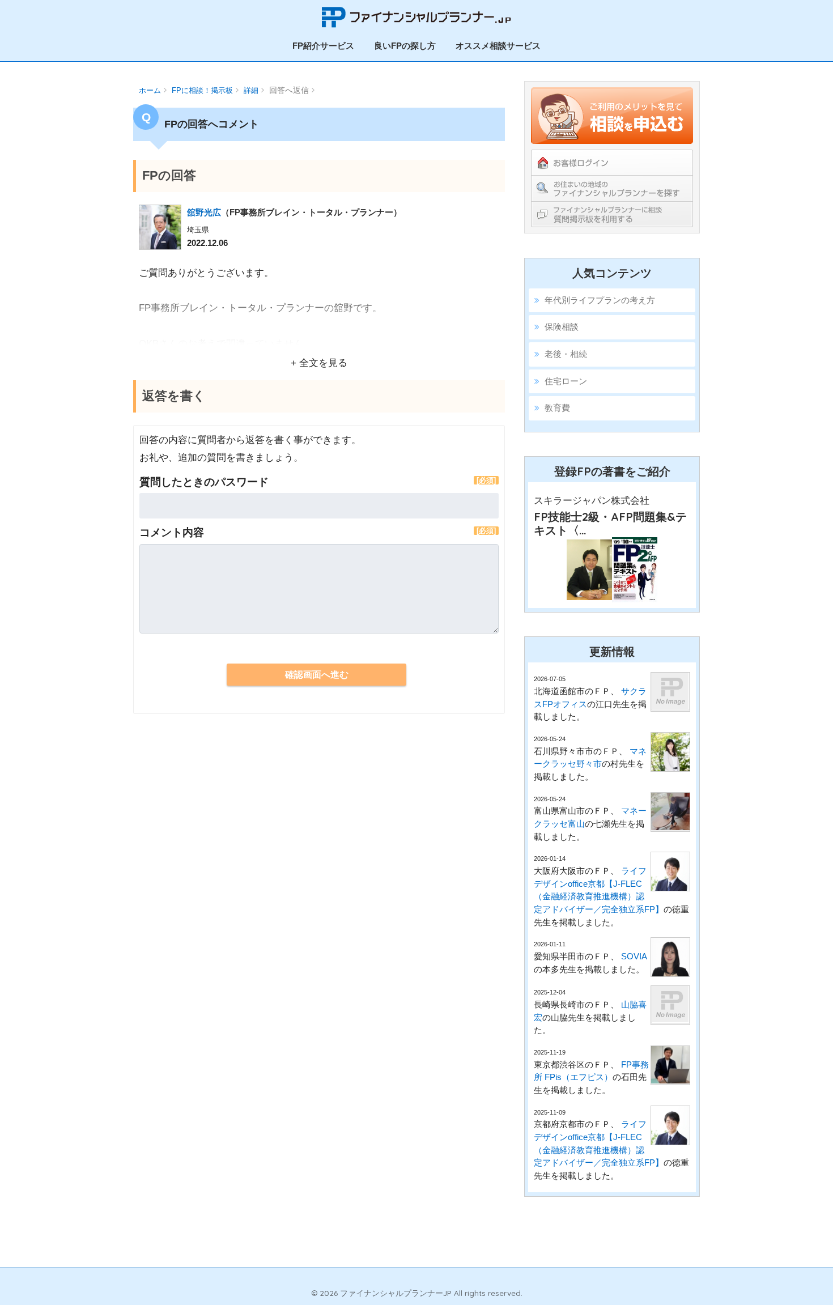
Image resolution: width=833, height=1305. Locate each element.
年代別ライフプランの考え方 (600, 300)
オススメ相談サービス (498, 45)
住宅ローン (566, 381)
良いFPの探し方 (405, 45)
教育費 (557, 408)
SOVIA (634, 956)
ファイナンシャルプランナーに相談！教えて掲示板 (612, 214)
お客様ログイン (612, 163)
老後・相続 (566, 354)
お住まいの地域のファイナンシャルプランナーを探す (612, 188)
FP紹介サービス (323, 45)
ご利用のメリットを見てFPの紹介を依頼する (612, 115)
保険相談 (562, 326)
